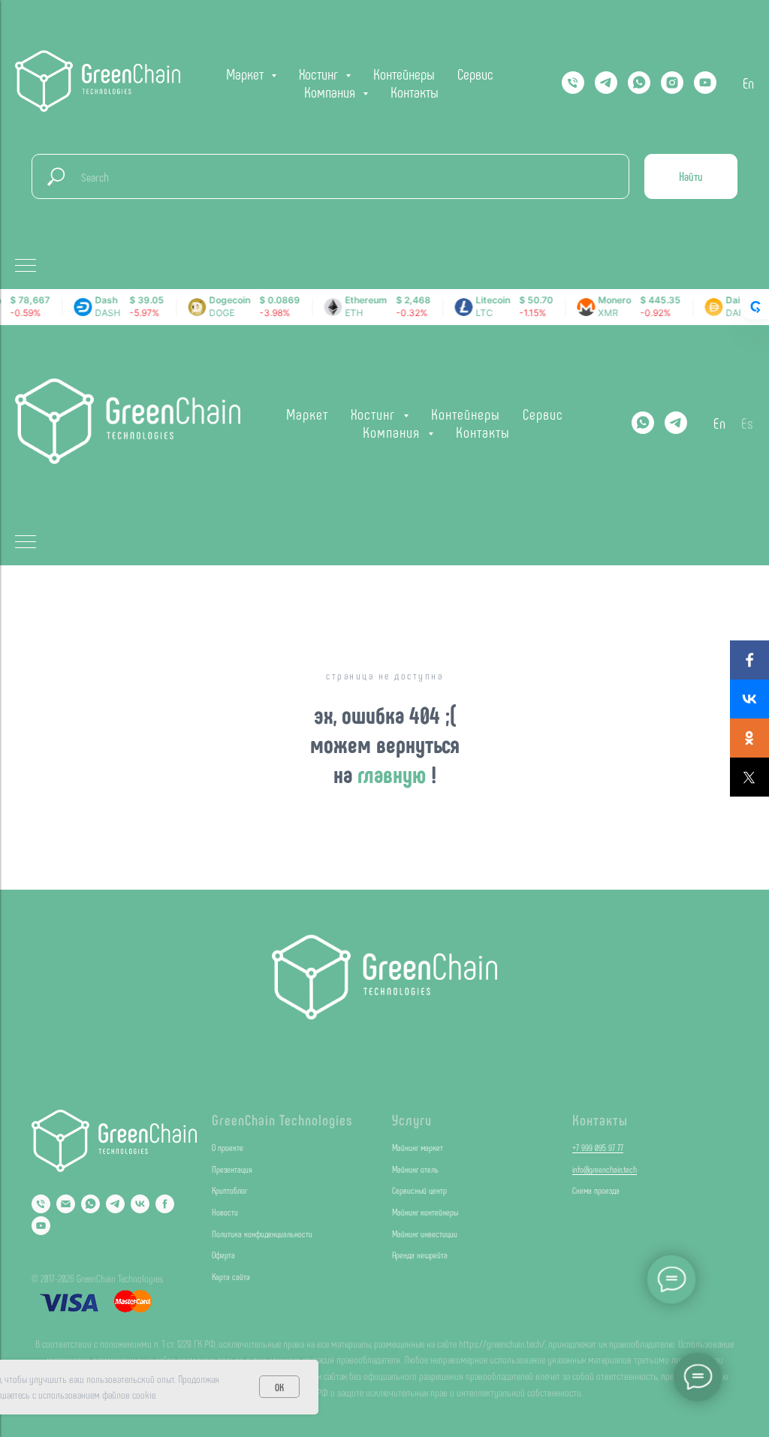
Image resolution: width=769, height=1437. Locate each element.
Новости (225, 1212)
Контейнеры (404, 74)
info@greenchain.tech (604, 1169)
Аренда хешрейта (420, 1254)
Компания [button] (331, 92)
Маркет (307, 414)
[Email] (65, 1203)
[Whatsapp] (639, 82)
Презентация (232, 1169)
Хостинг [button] (320, 74)
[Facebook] (749, 659)
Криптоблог (229, 1190)
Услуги (412, 1119)
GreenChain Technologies (282, 1119)
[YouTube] (705, 82)
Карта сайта (231, 1276)
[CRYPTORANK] (755, 307)
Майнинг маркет (417, 1147)
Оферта (223, 1254)
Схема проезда (596, 1190)
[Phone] (41, 1203)
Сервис (475, 74)
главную (394, 773)
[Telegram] (606, 82)
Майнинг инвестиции (424, 1233)
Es (747, 423)
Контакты (415, 92)
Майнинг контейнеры (425, 1212)
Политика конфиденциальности (262, 1233)
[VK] (140, 1203)
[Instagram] (672, 82)
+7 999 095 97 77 (597, 1147)
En (748, 83)
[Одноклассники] (749, 738)
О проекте (227, 1147)
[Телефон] (573, 82)
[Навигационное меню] (25, 266)
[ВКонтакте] (749, 698)
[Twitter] (749, 777)
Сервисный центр (419, 1190)
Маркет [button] (246, 74)
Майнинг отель (415, 1169)
